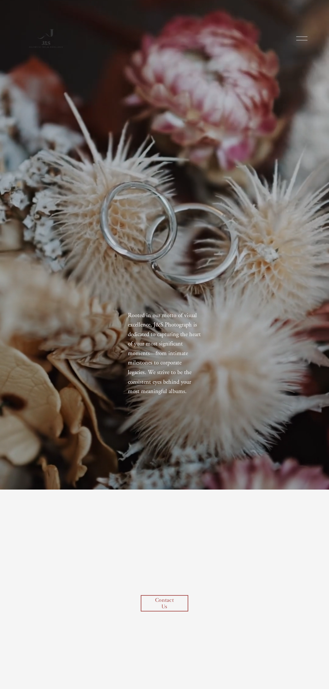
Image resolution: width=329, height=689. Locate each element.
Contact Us (164, 603)
